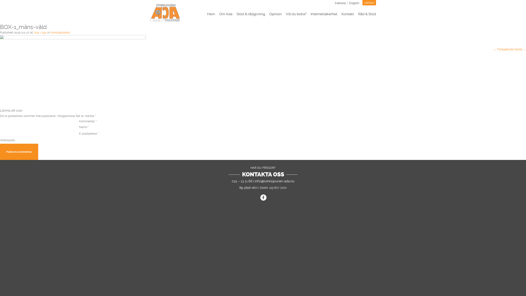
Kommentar (88, 121)
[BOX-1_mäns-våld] (73, 38)
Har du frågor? (263, 167)
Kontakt (347, 14)
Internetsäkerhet (324, 14)
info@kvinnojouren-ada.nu (274, 181)
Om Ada (225, 14)
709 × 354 (40, 32)
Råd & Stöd (367, 14)
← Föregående (503, 49)
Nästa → (520, 49)
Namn (84, 127)
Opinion (275, 14)
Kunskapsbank (60, 32)
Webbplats (7, 140)
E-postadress (89, 133)
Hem (211, 14)
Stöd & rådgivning (250, 14)
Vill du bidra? (296, 14)
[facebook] (263, 197)
